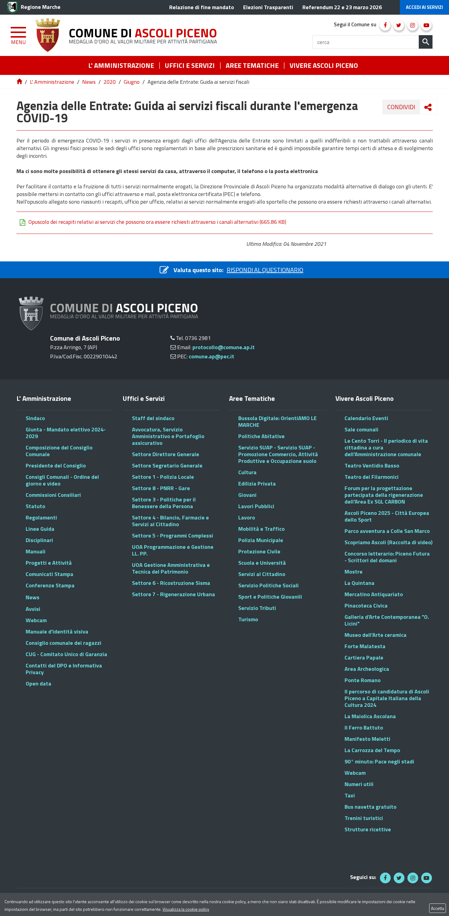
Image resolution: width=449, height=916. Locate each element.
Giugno (132, 82)
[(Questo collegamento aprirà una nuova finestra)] (385, 25)
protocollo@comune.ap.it (223, 347)
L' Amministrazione (52, 82)
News (89, 82)
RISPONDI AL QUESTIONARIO (265, 270)
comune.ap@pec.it (211, 356)
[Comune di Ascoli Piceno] (128, 35)
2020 (110, 82)
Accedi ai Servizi (424, 7)
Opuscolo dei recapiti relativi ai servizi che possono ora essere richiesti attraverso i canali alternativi (157, 222)
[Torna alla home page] (19, 82)
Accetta (437, 908)
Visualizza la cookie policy (185, 909)
